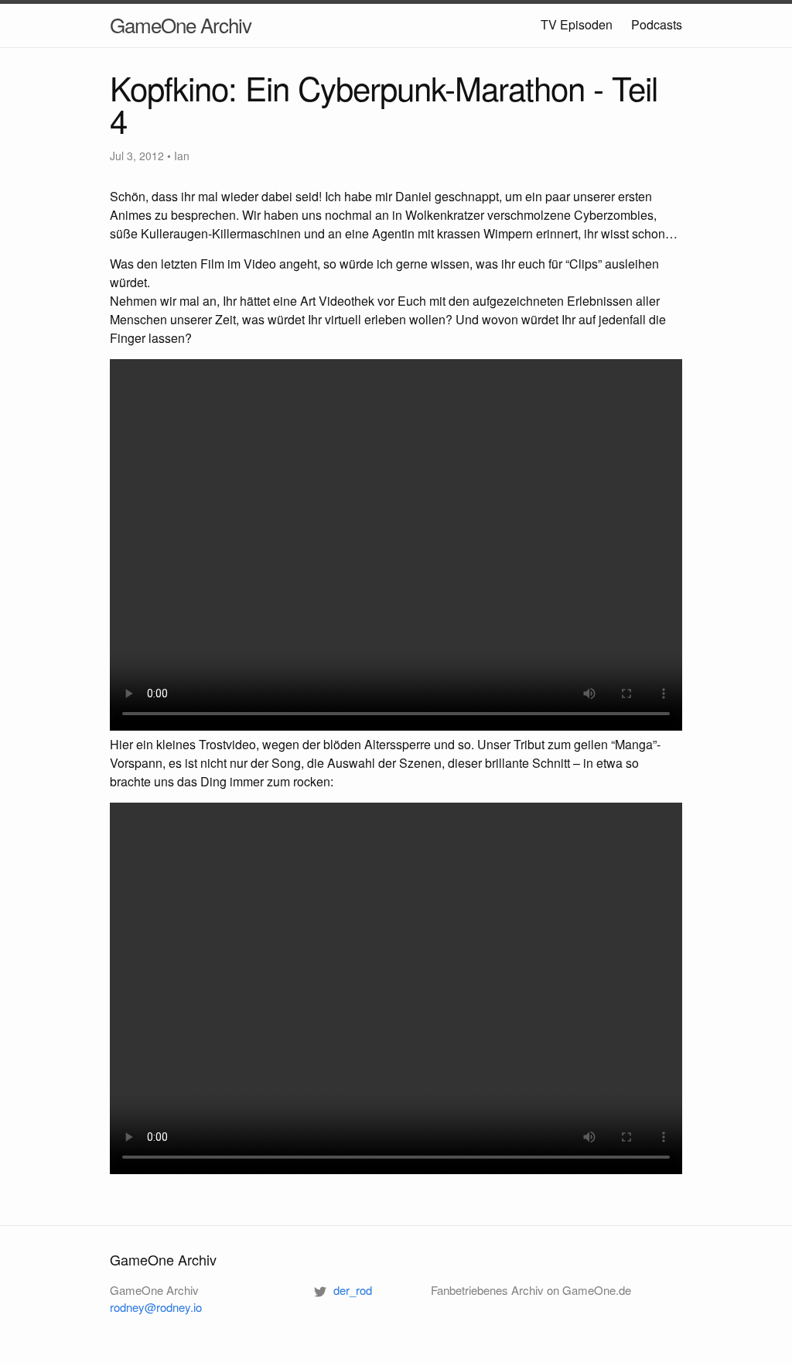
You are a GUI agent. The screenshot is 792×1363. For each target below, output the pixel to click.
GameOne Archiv (180, 24)
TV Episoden (577, 24)
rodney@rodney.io (156, 1307)
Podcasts (656, 24)
